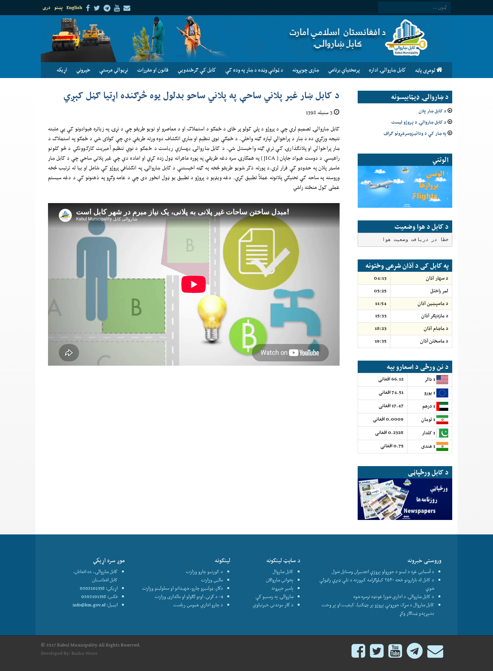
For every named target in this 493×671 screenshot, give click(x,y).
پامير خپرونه (282, 588)
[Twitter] (377, 654)
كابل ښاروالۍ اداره (387, 69)
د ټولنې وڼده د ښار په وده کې (254, 69)
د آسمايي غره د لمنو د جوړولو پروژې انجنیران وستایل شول (383, 571)
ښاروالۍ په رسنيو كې (274, 596)
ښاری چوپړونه (305, 69)
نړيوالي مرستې (113, 69)
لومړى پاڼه (425, 70)
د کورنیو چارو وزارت (204, 571)
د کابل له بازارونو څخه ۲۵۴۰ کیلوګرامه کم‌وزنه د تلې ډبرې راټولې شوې (376, 584)
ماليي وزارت (212, 580)
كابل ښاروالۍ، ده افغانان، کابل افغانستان (95, 575)
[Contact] (435, 654)
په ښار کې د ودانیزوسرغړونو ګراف (415, 133)
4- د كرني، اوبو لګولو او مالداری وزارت (189, 596)
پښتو (58, 7)
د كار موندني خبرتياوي (273, 605)
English (74, 7)
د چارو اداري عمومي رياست (198, 605)
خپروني (83, 69)
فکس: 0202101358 (99, 596)
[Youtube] (395, 654)
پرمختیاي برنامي (344, 69)
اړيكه (62, 69)
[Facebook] (358, 654)
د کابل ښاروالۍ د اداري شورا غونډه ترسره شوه (393, 596)
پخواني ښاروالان (279, 580)
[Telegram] (415, 654)
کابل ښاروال (282, 571)
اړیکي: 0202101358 (99, 588)
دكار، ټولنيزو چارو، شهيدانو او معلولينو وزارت (182, 588)
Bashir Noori (84, 653)
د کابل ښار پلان (432, 111)
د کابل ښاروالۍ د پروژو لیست (418, 122)
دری (47, 7)
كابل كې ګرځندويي (197, 69)
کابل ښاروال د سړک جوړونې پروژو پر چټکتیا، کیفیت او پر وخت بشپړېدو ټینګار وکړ (378, 609)
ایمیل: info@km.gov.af (95, 605)
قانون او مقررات (153, 69)
